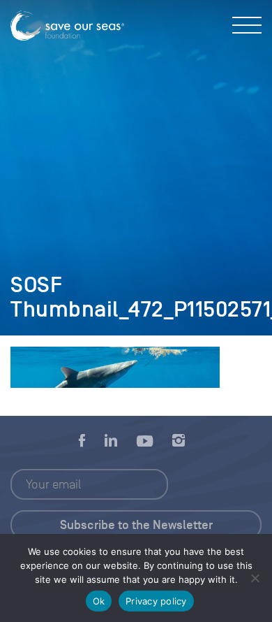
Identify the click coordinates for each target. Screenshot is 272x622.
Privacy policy (156, 601)
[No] (255, 578)
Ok (99, 601)
